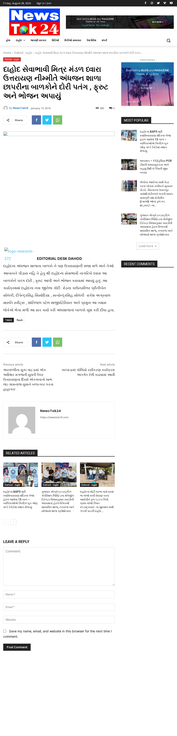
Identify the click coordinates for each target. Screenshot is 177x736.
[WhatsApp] (57, 120)
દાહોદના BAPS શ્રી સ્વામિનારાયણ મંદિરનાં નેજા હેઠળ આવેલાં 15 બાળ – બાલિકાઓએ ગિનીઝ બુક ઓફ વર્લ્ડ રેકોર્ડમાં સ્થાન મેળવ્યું (20, 499)
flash (20, 320)
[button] (168, 40)
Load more (146, 246)
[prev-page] (6, 522)
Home (7, 53)
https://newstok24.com (54, 417)
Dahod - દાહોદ (23, 53)
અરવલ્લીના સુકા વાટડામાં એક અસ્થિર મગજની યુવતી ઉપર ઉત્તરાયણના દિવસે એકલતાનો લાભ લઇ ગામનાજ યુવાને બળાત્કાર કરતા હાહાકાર (28, 379)
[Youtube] (171, 3)
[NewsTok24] (6, 108)
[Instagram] (152, 3)
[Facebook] (145, 3)
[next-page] (13, 522)
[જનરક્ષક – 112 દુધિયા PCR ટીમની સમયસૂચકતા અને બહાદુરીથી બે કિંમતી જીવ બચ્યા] (129, 164)
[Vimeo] (164, 3)
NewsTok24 (20, 108)
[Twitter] (158, 3)
